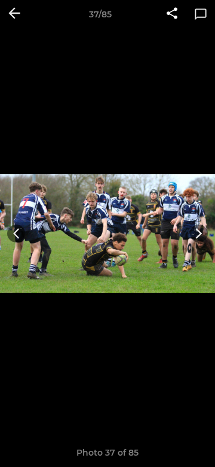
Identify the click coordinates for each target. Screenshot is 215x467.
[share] (172, 14)
